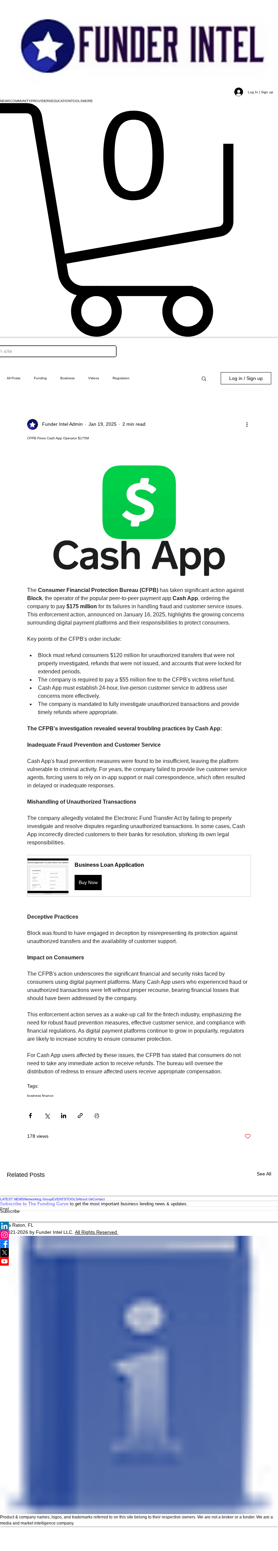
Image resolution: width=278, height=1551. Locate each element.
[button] (5, 100)
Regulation (121, 378)
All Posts (13, 378)
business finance (40, 1095)
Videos (93, 378)
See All (264, 1173)
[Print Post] (97, 1115)
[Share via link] (80, 1115)
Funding (40, 378)
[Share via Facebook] (30, 1115)
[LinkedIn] (139, 1226)
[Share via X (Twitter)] (47, 1115)
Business (67, 378)
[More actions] (247, 424)
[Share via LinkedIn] (63, 1115)
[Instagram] (139, 1234)
